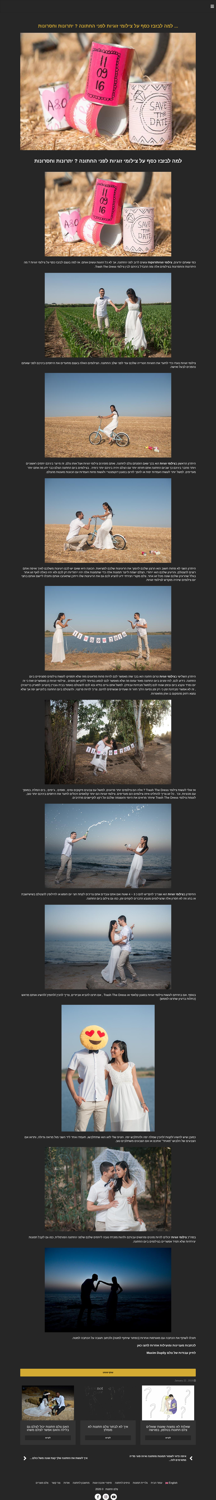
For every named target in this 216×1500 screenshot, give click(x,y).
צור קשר (56, 1482)
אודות (67, 1482)
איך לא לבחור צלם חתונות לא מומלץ (108, 1428)
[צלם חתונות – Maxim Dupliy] (108, 6)
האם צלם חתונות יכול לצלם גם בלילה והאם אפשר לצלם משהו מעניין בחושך (48, 1430)
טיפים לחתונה (122, 1482)
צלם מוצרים (42, 1482)
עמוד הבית (156, 1482)
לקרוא (168, 1438)
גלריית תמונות (140, 1482)
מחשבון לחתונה (81, 1482)
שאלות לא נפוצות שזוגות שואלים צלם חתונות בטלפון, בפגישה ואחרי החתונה (168, 1430)
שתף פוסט (108, 1372)
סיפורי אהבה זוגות (102, 1482)
